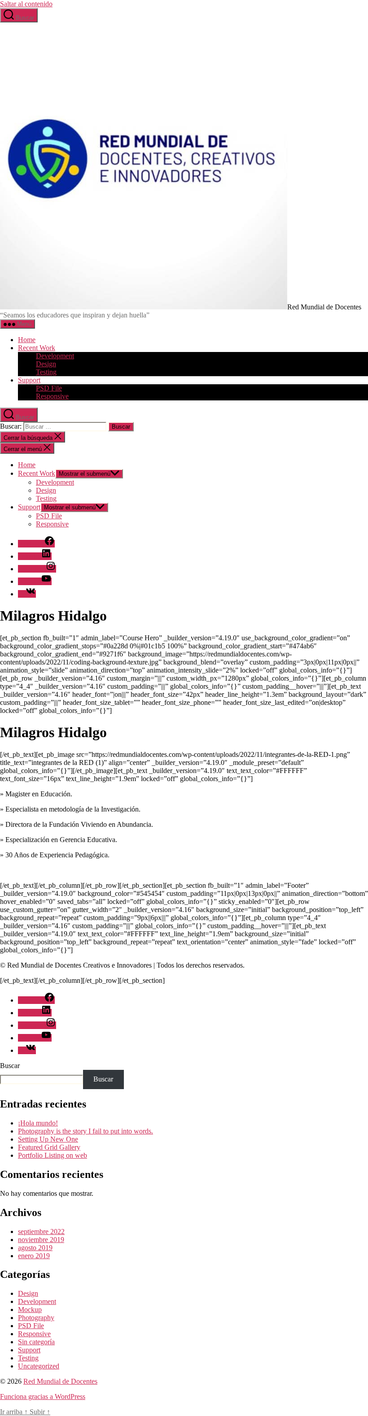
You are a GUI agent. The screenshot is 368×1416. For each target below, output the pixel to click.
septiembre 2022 (41, 1231)
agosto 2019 (35, 1247)
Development (55, 356)
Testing (46, 372)
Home (26, 339)
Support (29, 380)
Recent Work (36, 348)
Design (46, 364)
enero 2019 (34, 1256)
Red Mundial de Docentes (60, 1381)
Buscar (10, 1065)
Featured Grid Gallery (49, 1147)
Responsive (52, 396)
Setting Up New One (48, 1139)
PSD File (49, 388)
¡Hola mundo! (38, 1123)
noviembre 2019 (41, 1239)
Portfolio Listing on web (52, 1155)
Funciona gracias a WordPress (42, 1396)
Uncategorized (38, 1366)
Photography (36, 1317)
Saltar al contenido (26, 4)
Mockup (30, 1309)
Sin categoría (36, 1342)
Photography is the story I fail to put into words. (85, 1131)
